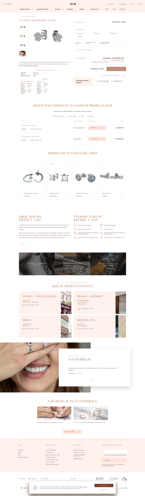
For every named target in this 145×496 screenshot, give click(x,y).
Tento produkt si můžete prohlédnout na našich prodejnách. (115, 233)
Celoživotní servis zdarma (84, 225)
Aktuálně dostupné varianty (100, 62)
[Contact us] (140, 493)
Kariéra (19, 452)
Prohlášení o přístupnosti (52, 464)
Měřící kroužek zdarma (110, 225)
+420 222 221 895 (103, 81)
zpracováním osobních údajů (118, 455)
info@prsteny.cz (118, 81)
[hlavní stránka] (73, 5)
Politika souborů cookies (52, 460)
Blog (19, 455)
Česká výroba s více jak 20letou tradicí (114, 237)
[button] (63, 367)
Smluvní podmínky (110, 465)
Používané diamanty (51, 457)
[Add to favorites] (42, 197)
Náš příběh (20, 450)
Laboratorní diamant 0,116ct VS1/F (105, 43)
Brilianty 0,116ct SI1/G (91, 43)
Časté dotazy (49, 452)
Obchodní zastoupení (79, 452)
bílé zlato (80, 33)
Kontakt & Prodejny (79, 450)
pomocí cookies (83, 487)
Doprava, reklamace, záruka (53, 455)
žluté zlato (97, 33)
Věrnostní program (23, 457)
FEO (126, 488)
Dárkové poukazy (50, 462)
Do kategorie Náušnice (29, 16)
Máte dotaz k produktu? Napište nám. (88, 237)
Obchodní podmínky (51, 450)
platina (80, 36)
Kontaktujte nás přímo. (117, 60)
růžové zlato (113, 33)
